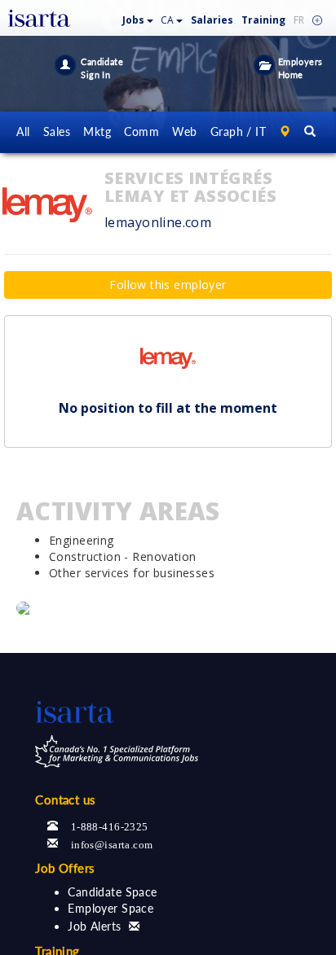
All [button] (22, 131)
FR (299, 20)
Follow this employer (167, 284)
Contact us (65, 799)
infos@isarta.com (112, 843)
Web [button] (184, 131)
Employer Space (110, 908)
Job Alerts (94, 926)
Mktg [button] (97, 131)
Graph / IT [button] (238, 131)
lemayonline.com (157, 222)
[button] (138, 17)
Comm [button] (141, 131)
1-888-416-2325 (109, 825)
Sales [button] (56, 131)
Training (263, 20)
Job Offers (65, 868)
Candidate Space (112, 892)
